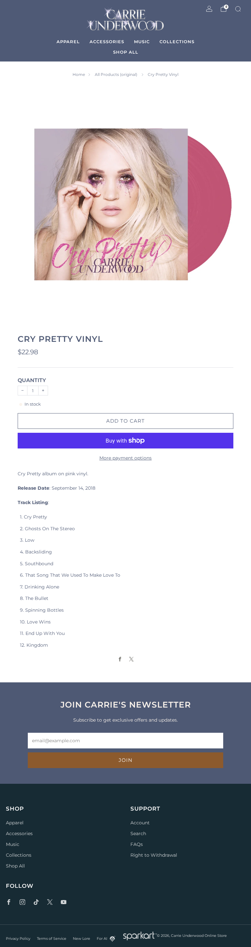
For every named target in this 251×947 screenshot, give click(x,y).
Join (125, 760)
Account (140, 823)
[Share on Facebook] (119, 659)
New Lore (81, 938)
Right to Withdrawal (153, 855)
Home (79, 74)
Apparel (68, 41)
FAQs (136, 844)
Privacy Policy (18, 938)
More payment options (125, 458)
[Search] (238, 9)
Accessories (107, 41)
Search (138, 833)
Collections (176, 41)
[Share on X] (131, 659)
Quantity (32, 380)
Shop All (125, 52)
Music (142, 41)
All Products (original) (116, 74)
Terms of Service (51, 938)
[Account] (209, 9)
